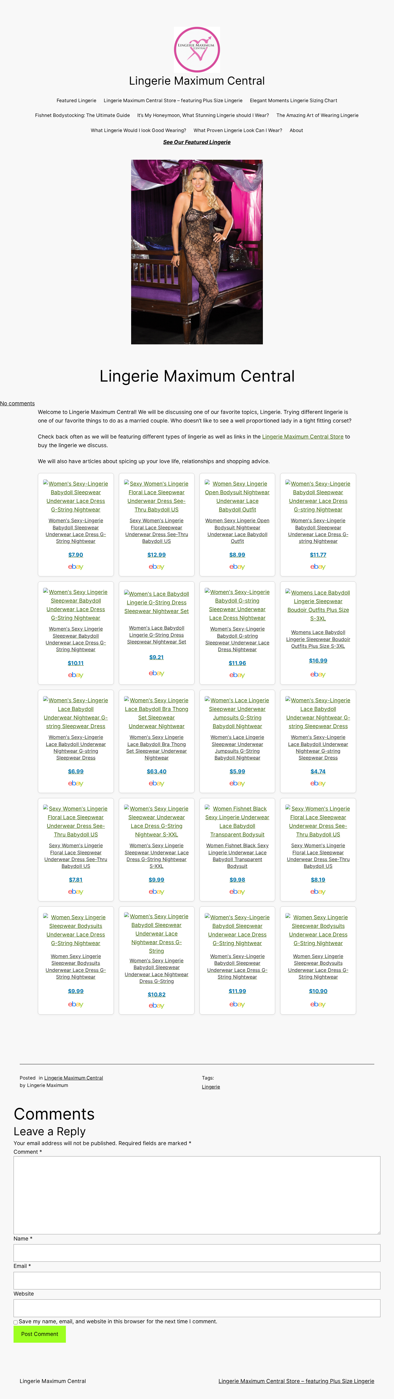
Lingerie (211, 1087)
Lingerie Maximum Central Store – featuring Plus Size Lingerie (296, 1381)
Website (24, 1293)
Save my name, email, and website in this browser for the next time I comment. (118, 1321)
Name (23, 1238)
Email (22, 1266)
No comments (17, 403)
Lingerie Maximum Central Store (303, 436)
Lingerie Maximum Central (197, 80)
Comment (28, 1151)
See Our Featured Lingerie (197, 142)
